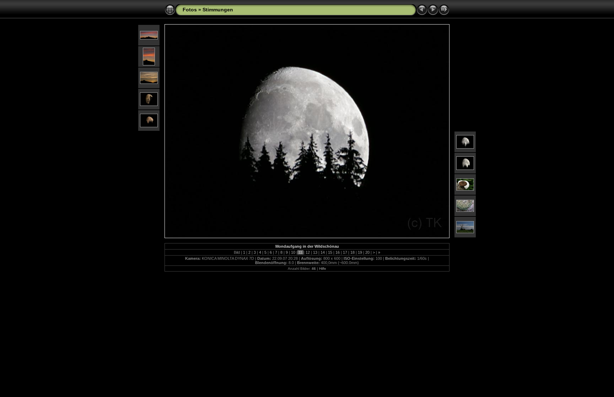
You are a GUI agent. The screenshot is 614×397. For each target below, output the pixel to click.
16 (337, 252)
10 (293, 252)
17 (345, 252)
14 (322, 252)
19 (360, 252)
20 (367, 252)
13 (315, 252)
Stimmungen (218, 9)
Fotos (190, 9)
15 (330, 252)
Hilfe (322, 268)
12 (308, 252)
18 (352, 252)
